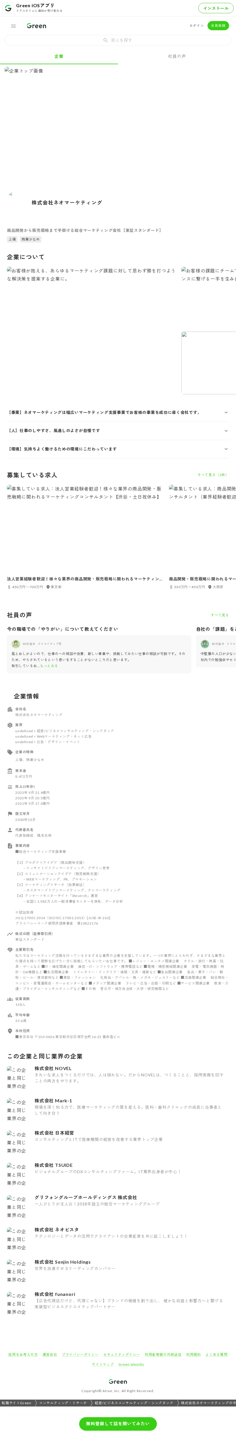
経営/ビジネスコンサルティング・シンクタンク (134, 1403)
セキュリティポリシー (121, 1354)
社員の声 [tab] (177, 56)
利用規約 (193, 1354)
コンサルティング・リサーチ (63, 1403)
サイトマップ (103, 1364)
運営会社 (50, 1354)
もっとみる (49, 666)
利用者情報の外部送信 (163, 1354)
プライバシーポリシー (80, 1354)
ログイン (196, 25)
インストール (216, 8)
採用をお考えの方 (23, 1354)
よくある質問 (216, 1354)
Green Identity (131, 1364)
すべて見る (220, 615)
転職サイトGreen (16, 1403)
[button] (118, 412)
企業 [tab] (59, 56)
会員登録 (218, 25)
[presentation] (118, 40)
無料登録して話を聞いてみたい (118, 1423)
